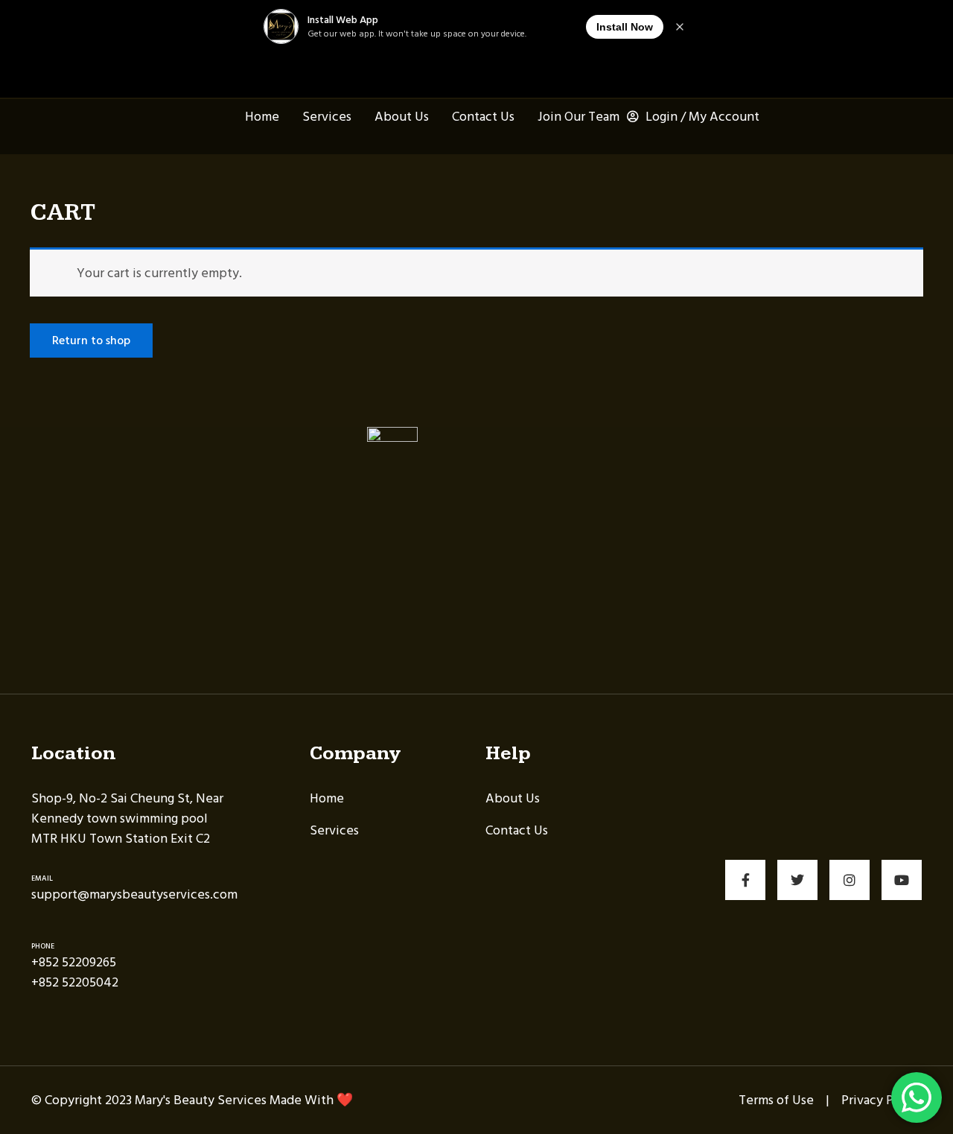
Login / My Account (701, 116)
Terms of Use (776, 1100)
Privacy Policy (881, 1100)
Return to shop (91, 340)
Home (260, 116)
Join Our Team (577, 116)
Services (325, 116)
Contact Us (481, 116)
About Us (400, 116)
